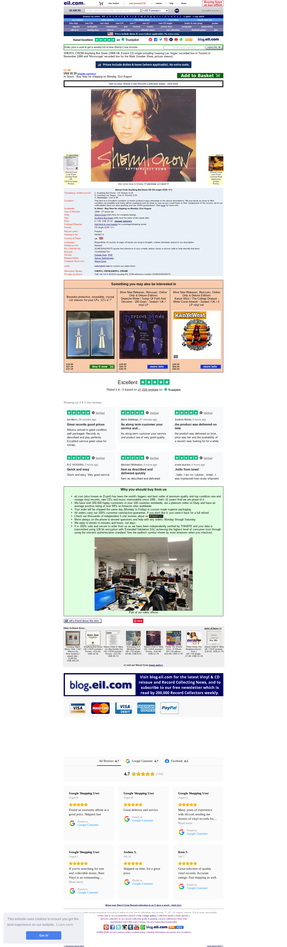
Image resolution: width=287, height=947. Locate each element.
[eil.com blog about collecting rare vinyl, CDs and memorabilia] (143, 695)
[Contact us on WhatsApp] (181, 40)
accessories (121, 915)
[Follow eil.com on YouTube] (136, 928)
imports (76, 26)
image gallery (149, 915)
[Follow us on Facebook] (155, 40)
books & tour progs (194, 23)
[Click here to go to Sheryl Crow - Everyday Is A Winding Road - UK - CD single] (133, 644)
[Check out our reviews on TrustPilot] (156, 516)
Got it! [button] (43, 935)
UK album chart (142, 20)
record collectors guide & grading (141, 919)
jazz (125, 26)
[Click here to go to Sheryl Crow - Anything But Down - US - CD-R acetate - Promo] (93, 644)
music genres (181, 915)
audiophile (92, 26)
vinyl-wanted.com (118, 922)
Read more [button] (185, 823)
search (132, 915)
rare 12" (146, 23)
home (100, 915)
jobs (216, 30)
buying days (93, 30)
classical (136, 26)
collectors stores (148, 30)
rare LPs (120, 23)
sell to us (75, 30)
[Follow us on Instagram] (165, 40)
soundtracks (111, 26)
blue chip (73, 23)
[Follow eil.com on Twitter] (118, 928)
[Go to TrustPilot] (106, 41)
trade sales (125, 30)
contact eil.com (146, 922)
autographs (187, 26)
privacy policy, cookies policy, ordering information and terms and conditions (154, 932)
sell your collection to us (112, 919)
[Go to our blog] (208, 40)
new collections (173, 30)
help (172, 3)
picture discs (166, 26)
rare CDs (89, 23)
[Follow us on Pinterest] (150, 40)
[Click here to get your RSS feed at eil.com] (188, 40)
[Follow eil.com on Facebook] (112, 928)
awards (150, 26)
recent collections (167, 919)
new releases (77, 20)
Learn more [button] (64, 924)
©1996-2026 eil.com (106, 932)
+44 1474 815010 (107, 274)
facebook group (199, 30)
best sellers (174, 20)
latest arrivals (107, 20)
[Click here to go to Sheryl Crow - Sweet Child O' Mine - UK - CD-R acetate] (214, 644)
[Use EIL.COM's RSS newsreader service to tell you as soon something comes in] (176, 927)
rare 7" (133, 23)
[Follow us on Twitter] (160, 40)
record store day (205, 20)
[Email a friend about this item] (82, 622)
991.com (133, 922)
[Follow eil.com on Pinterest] (106, 928)
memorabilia (207, 26)
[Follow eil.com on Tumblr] (130, 928)
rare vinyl (104, 23)
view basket (113, 3)
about (183, 3)
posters (215, 23)
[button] (201, 708)
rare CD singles (165, 23)
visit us (110, 30)
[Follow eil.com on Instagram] (124, 928)
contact (159, 3)
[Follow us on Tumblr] (171, 40)
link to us (109, 915)
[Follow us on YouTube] (176, 40)
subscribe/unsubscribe (166, 922)
